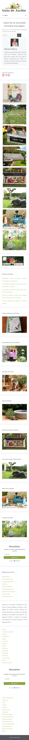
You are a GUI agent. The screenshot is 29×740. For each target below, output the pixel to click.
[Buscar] (19, 35)
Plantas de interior (7, 719)
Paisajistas (5, 712)
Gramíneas (5, 653)
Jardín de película (7, 662)
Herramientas (6, 658)
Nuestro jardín (6, 709)
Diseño (4, 646)
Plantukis (4, 584)
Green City (5, 655)
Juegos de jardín (14, 240)
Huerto (4, 660)
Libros (3, 702)
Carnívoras (5, 641)
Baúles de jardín (14, 177)
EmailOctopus (17, 687)
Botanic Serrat (6, 576)
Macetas (4, 705)
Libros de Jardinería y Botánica (14, 93)
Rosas (3, 731)
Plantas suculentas (7, 728)
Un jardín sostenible (7, 581)
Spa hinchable (14, 156)
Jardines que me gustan (8, 591)
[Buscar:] (9, 35)
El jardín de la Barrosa (8, 589)
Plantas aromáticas (7, 714)
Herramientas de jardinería (14, 135)
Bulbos (4, 639)
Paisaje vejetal (6, 594)
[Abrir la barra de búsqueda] (26, 15)
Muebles (4, 707)
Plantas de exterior (7, 721)
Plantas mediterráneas (8, 724)
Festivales (5, 648)
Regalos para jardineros (14, 219)
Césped (4, 643)
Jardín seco (5, 700)
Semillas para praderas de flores (14, 114)
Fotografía (5, 651)
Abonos (4, 629)
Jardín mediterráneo (7, 697)
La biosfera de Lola (7, 579)
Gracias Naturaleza (7, 596)
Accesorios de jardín (7, 632)
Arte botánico (6, 636)
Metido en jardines (7, 586)
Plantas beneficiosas (7, 716)
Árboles (4, 634)
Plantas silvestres (7, 726)
